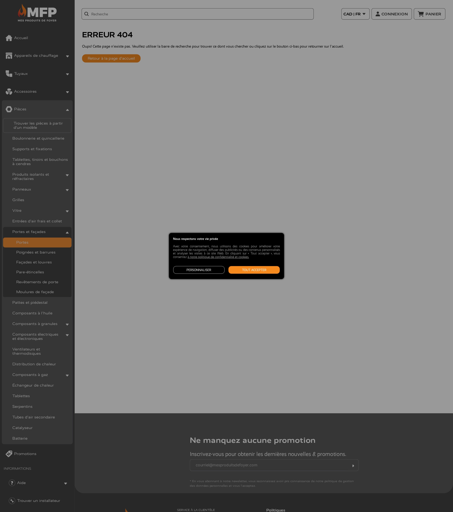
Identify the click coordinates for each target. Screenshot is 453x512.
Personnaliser (199, 270)
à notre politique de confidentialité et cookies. (218, 257)
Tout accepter (254, 270)
